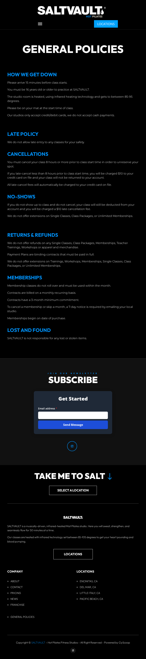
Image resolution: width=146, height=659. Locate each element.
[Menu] (40, 24)
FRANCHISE (18, 604)
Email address (47, 408)
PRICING (16, 593)
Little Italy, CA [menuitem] (90, 593)
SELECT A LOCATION (73, 490)
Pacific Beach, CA (91, 599)
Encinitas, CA (89, 581)
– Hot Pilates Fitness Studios (54, 642)
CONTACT (17, 587)
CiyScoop (124, 642)
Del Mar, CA (88, 587)
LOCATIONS (106, 24)
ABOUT (15, 581)
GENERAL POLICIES (22, 617)
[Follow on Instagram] (72, 446)
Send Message (73, 425)
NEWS (14, 599)
